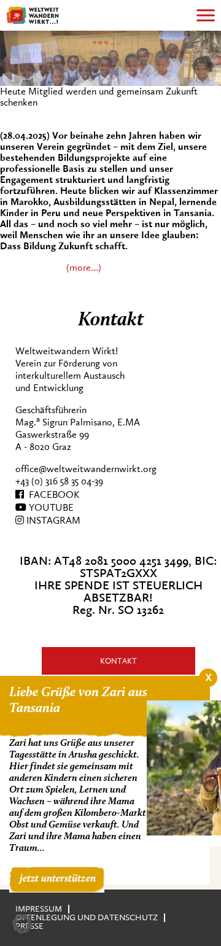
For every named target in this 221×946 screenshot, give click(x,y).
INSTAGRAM (52, 520)
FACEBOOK (51, 494)
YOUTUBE (50, 507)
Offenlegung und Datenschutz (86, 917)
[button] (22, 924)
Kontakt (118, 660)
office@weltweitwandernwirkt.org (86, 469)
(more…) (83, 267)
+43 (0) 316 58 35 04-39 (59, 481)
